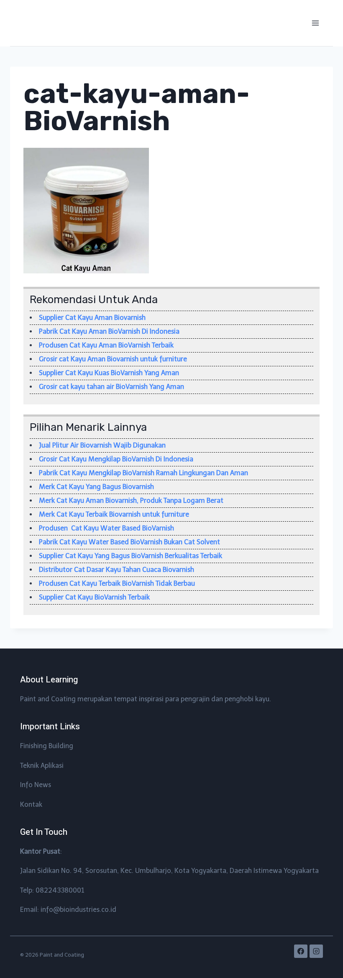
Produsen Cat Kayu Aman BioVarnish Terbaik (106, 345)
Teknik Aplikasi (42, 766)
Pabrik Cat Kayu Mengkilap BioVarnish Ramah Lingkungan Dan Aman (143, 473)
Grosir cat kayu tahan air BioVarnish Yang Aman (111, 387)
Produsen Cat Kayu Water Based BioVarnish (106, 528)
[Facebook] (300, 951)
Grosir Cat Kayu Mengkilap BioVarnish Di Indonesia (116, 459)
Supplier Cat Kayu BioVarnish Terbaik (94, 597)
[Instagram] (316, 951)
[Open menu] (315, 22)
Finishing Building (46, 746)
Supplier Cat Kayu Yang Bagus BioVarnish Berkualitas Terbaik (130, 556)
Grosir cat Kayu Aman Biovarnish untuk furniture (113, 359)
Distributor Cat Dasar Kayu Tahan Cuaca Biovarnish (116, 570)
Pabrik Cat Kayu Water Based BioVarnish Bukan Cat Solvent (129, 542)
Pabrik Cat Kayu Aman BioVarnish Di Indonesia (109, 331)
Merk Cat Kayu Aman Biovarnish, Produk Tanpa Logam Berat (131, 500)
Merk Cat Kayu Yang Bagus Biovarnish (96, 487)
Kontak (31, 804)
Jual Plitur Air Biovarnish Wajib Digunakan (102, 445)
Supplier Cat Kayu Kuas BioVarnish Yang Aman (109, 373)
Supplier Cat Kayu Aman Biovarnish (92, 318)
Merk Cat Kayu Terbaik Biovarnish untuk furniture (114, 514)
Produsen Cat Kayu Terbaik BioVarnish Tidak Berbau (117, 583)
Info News (35, 785)
